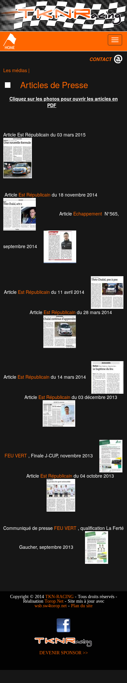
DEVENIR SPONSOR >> (63, 652)
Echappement (87, 213)
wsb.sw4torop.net (51, 605)
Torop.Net (54, 601)
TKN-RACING (59, 596)
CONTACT (101, 59)
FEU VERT (16, 455)
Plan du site (81, 605)
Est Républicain (34, 194)
